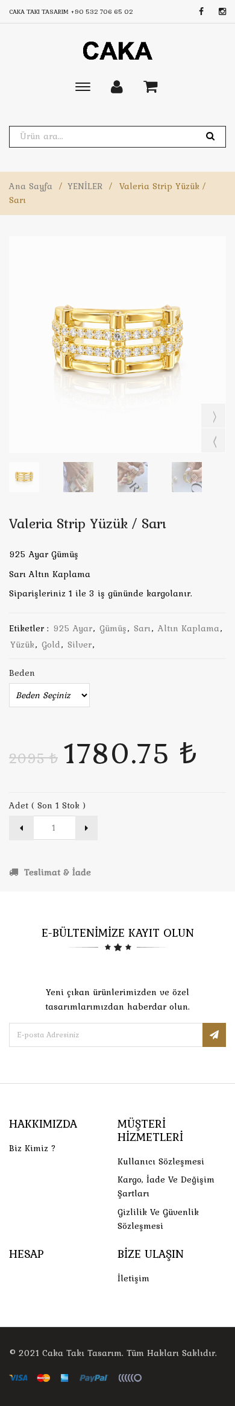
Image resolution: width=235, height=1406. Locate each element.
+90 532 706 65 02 (101, 11)
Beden (22, 673)
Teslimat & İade (56, 872)
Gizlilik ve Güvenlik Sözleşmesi (158, 1219)
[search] (210, 136)
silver (79, 644)
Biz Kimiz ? (32, 1148)
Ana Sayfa (30, 186)
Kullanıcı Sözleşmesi (161, 1161)
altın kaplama (188, 628)
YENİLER (84, 186)
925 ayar (72, 628)
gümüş (113, 628)
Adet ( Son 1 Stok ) (47, 805)
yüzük (22, 644)
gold (51, 644)
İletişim (133, 1278)
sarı (142, 628)
